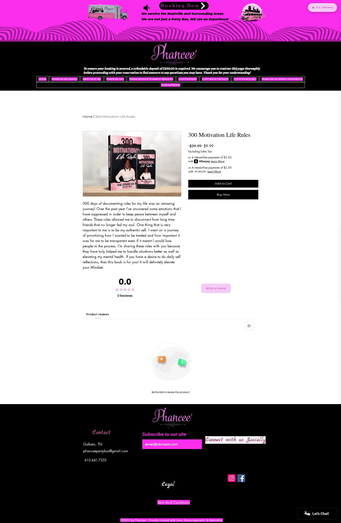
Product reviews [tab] (97, 314)
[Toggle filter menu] (249, 325)
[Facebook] (241, 478)
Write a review (216, 288)
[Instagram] (231, 478)
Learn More (217, 161)
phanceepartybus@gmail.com (105, 450)
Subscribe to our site (164, 434)
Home (88, 117)
